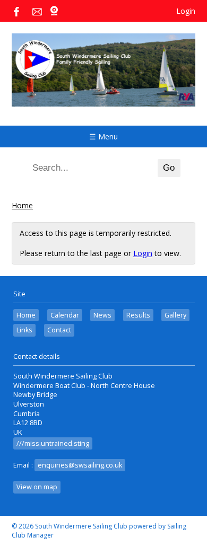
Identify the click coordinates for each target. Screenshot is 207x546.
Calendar (64, 315)
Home (22, 205)
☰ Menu (103, 136)
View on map (36, 486)
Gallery (175, 315)
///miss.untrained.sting (52, 443)
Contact (59, 329)
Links (24, 329)
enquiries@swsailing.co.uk (80, 465)
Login (185, 11)
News (102, 315)
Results (138, 315)
